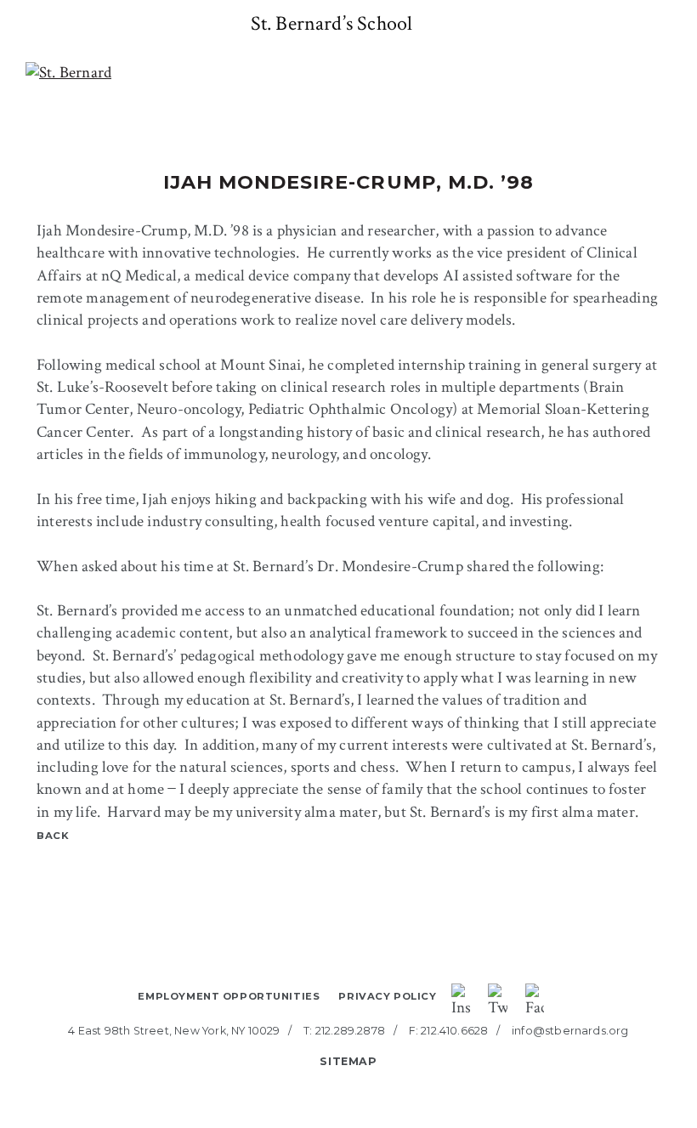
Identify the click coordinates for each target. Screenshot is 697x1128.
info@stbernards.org (570, 1030)
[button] (17, 23)
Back (53, 836)
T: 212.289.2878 (344, 1030)
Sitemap (348, 1061)
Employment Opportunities (229, 996)
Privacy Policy (387, 996)
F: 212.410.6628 (449, 1030)
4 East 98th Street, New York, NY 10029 (174, 1030)
